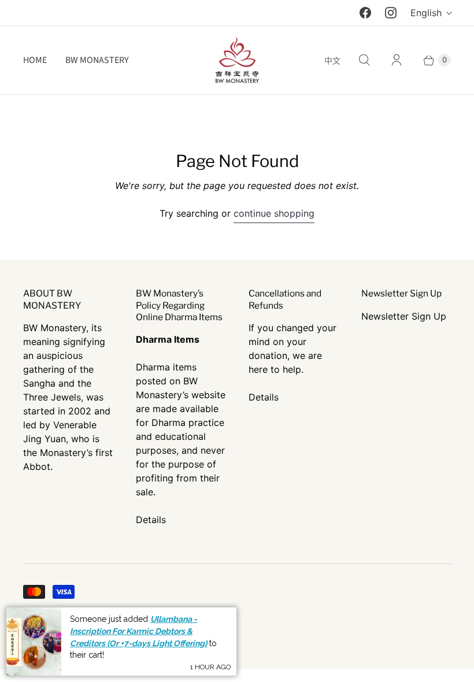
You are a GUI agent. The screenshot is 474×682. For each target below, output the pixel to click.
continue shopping (274, 213)
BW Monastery (97, 60)
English (426, 12)
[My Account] (396, 60)
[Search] (364, 60)
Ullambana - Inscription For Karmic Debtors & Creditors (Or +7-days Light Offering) (138, 630)
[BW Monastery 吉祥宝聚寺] (237, 60)
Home (35, 60)
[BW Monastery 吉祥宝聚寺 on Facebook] (365, 12)
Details (151, 519)
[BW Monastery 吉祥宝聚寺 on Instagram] (390, 12)
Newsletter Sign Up (403, 316)
